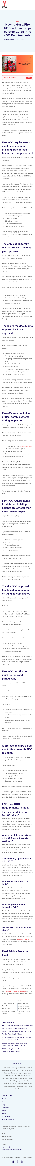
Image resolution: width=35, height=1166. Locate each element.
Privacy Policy (6, 1116)
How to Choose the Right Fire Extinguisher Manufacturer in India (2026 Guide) (8, 1007)
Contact (4, 1102)
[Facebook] (13, 1162)
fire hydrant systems (26, 446)
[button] (18, 77)
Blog (3, 1105)
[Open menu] (31, 4)
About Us (5, 1099)
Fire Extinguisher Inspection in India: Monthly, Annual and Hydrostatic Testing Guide (24, 1007)
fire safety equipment (23, 939)
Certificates (5, 1108)
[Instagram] (17, 1162)
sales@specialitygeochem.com (12, 1149)
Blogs (17, 21)
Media (4, 1113)
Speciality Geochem (9, 39)
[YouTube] (21, 1162)
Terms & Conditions (8, 1119)
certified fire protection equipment (15, 991)
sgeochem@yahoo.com (9, 1147)
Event (4, 1110)
